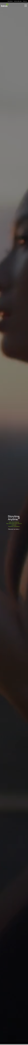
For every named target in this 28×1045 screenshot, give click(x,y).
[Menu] (25, 5)
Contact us (25, 1)
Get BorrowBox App (17, 1)
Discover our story (13, 529)
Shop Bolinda (10, 1)
